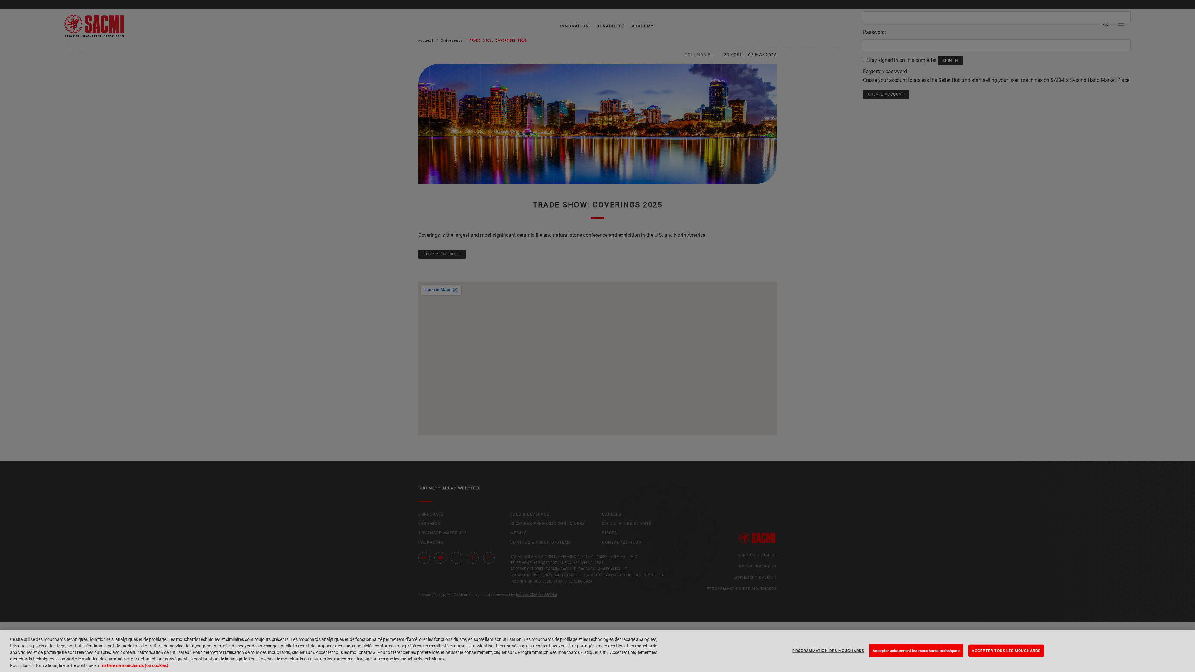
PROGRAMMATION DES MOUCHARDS (828, 650)
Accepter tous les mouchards (1006, 650)
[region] (597, 651)
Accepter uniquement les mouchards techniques (916, 650)
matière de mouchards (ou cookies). (135, 665)
